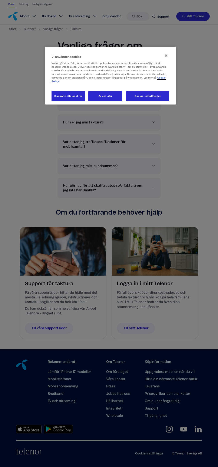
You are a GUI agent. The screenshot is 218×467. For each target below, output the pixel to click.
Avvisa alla (105, 96)
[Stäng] (166, 55)
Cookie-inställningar (148, 96)
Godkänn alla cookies (68, 96)
